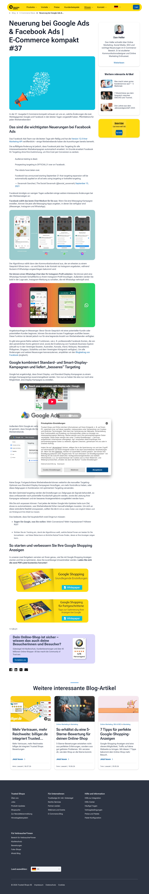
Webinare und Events (56, 810)
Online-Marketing (62, 724)
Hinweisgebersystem (19, 818)
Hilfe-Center (90, 802)
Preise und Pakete (92, 814)
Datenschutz (51, 885)
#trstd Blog (15, 853)
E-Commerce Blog (55, 814)
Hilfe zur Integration (93, 798)
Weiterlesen (119, 62)
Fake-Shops (16, 849)
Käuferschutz (16, 841)
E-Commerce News (27, 13)
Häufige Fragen (91, 806)
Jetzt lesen (17, 759)
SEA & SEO (117, 724)
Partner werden (54, 806)
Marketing (74, 724)
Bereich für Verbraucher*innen (23, 837)
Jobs (13, 802)
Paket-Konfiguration (93, 818)
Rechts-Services (54, 802)
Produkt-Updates (18, 806)
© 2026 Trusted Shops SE (21, 885)
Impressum (38, 885)
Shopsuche (15, 810)
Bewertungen (16, 845)
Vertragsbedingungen (93, 810)
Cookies (61, 885)
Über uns (15, 798)
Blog (14, 13)
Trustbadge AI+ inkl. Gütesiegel (60, 798)
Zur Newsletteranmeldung (21, 814)
